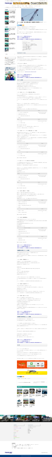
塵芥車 (22, 445)
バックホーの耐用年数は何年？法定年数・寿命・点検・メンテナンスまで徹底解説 (10, 62)
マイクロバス (25, 445)
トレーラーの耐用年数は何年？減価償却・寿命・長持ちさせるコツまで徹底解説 (10, 60)
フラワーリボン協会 (16, 431)
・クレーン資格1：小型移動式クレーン (27, 47)
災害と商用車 (15, 436)
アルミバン (13, 445)
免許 (25, 378)
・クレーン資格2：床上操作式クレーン (27, 48)
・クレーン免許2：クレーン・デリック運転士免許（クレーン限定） (30, 44)
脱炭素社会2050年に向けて (17, 437)
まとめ (23, 50)
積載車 (20, 444)
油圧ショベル (29, 445)
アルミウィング (36, 444)
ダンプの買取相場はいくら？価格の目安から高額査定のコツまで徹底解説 (10, 64)
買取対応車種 (29, 430)
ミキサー (23, 444)
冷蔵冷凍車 (16, 445)
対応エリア (29, 431)
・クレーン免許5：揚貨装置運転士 (26, 46)
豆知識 (19, 378)
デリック (24, 378)
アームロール (19, 445)
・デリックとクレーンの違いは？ (26, 42)
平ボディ (13, 444)
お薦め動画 (15, 429)
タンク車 (25, 444)
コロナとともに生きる (16, 430)
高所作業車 (28, 444)
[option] (5, 418)
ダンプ (15, 444)
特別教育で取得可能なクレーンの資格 (26, 49)
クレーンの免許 (24, 43)
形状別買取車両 (13, 443)
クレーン (22, 378)
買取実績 (29, 429)
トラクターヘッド (32, 444)
